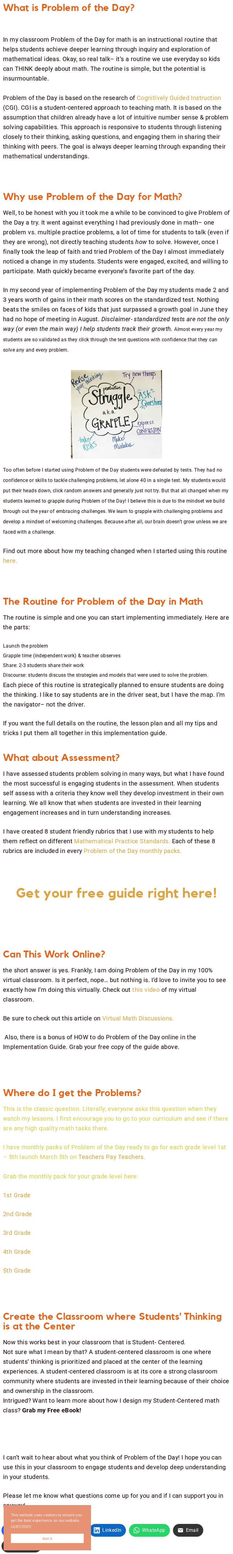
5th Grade (17, 1270)
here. (11, 560)
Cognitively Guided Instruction (179, 97)
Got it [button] (47, 1538)
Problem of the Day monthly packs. (134, 850)
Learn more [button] (21, 1526)
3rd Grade (17, 1232)
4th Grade (17, 1251)
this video (146, 989)
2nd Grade (17, 1214)
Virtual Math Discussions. (138, 1018)
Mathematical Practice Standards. (122, 841)
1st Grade (17, 1195)
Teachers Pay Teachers (111, 1156)
